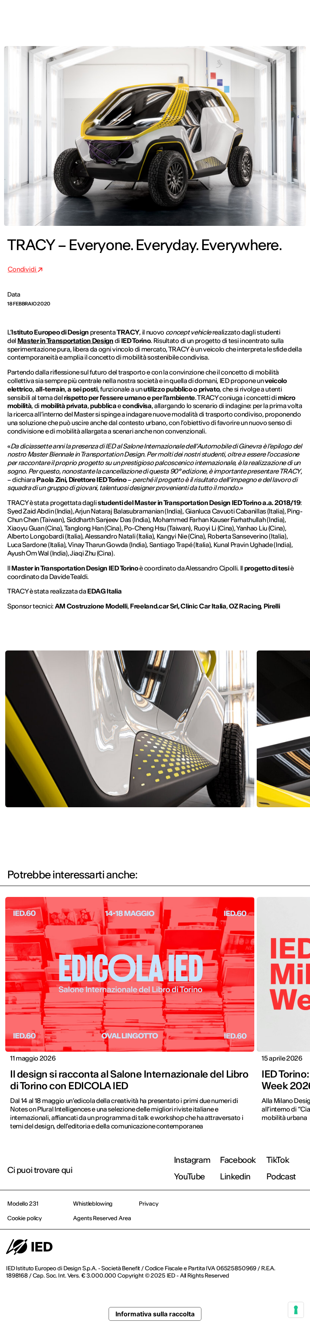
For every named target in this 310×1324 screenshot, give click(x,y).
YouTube (189, 1176)
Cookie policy (24, 1218)
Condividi (22, 269)
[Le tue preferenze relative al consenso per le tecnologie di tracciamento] (296, 1310)
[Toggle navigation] (297, 17)
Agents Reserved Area (102, 1218)
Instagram (192, 1160)
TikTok (277, 1160)
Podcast (281, 1176)
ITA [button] (235, 17)
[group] (130, 735)
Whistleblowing (93, 1203)
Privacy (148, 1203)
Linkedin (235, 1176)
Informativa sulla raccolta (155, 1314)
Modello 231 (22, 1203)
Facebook (238, 1160)
